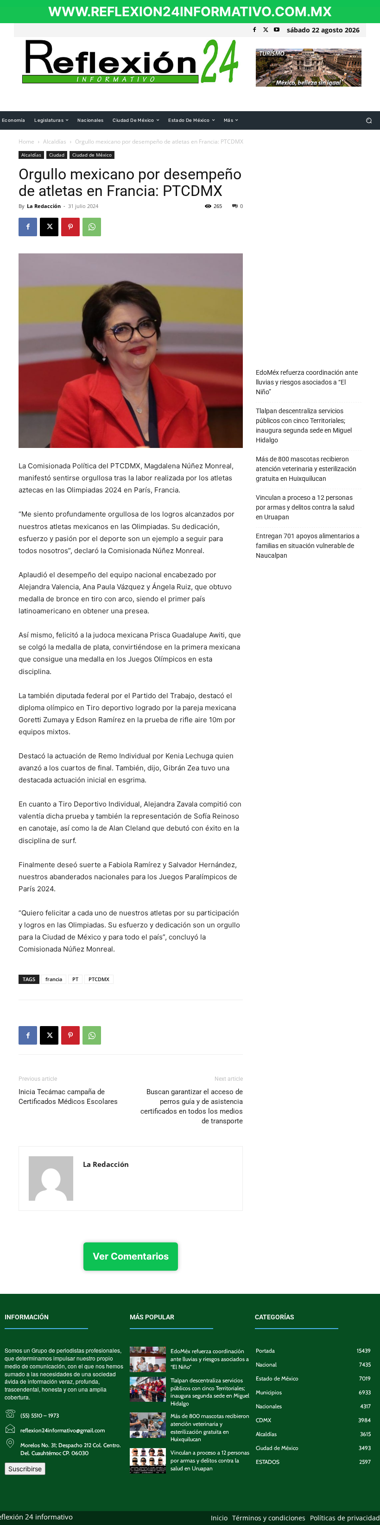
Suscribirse (25, 1469)
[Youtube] (276, 30)
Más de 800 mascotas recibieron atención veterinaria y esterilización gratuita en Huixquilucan (306, 468)
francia (53, 979)
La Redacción (44, 205)
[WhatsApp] (91, 227)
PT (75, 979)
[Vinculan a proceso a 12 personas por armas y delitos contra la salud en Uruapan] (148, 1461)
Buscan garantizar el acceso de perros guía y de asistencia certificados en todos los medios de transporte (191, 1106)
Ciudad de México (92, 154)
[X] (265, 30)
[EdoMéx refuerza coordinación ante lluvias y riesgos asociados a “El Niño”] (148, 1359)
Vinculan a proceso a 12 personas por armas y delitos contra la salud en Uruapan (305, 507)
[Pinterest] (70, 227)
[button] (369, 120)
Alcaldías (54, 141)
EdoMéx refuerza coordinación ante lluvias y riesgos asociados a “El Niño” (307, 382)
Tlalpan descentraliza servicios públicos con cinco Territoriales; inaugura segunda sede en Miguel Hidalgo (304, 425)
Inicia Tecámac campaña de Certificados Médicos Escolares (68, 1097)
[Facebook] (254, 30)
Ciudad (56, 154)
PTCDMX (99, 979)
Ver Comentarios (131, 1256)
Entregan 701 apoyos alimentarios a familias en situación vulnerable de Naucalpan (308, 545)
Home (26, 141)
